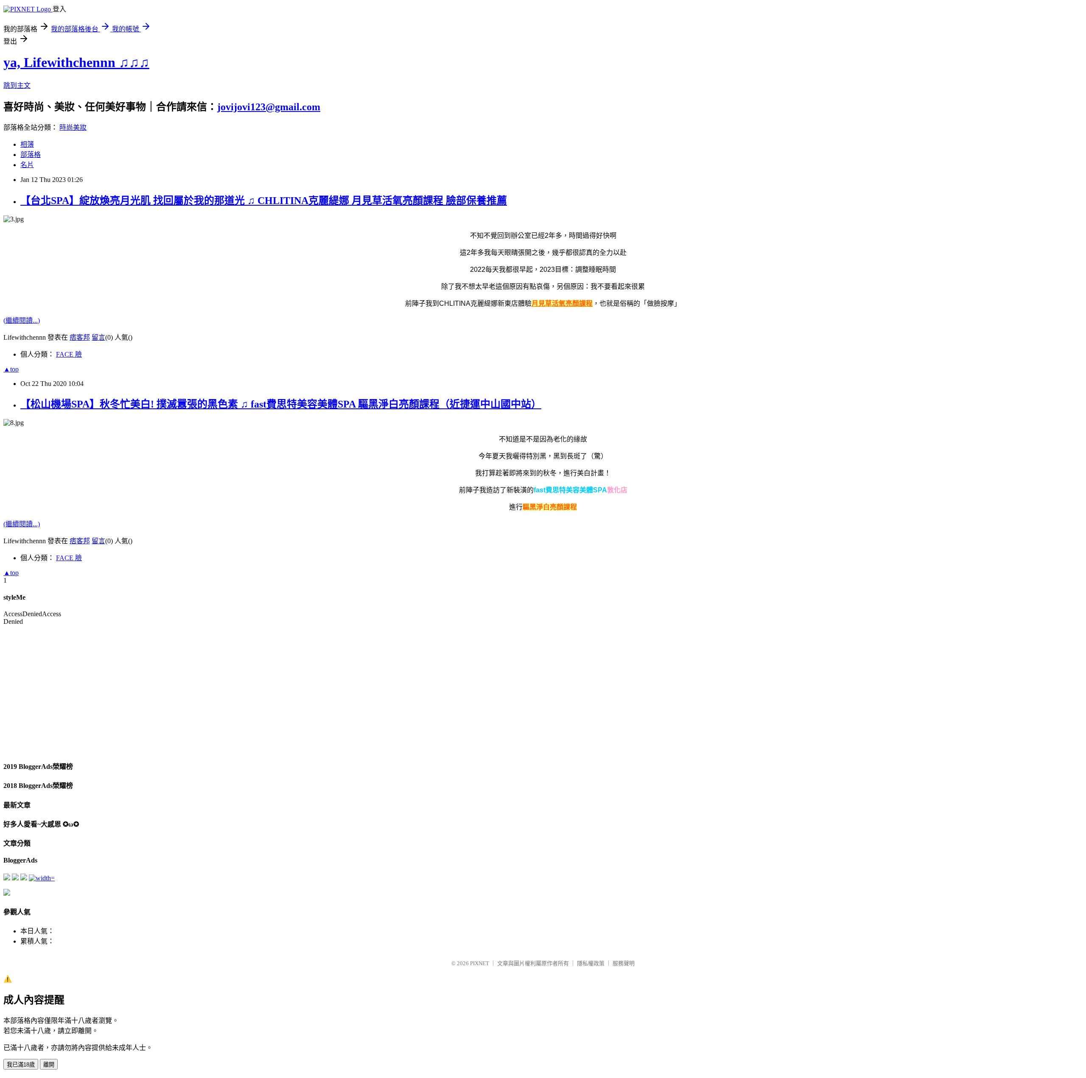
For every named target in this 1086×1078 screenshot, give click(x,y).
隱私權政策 (591, 963)
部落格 (30, 154)
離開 (48, 1064)
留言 (98, 337)
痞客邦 (80, 337)
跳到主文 (17, 85)
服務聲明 (624, 963)
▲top (11, 369)
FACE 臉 (69, 354)
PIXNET (479, 963)
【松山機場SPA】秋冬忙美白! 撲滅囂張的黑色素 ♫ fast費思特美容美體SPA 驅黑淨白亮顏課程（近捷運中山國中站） (280, 404)
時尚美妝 (73, 127)
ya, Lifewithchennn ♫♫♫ (76, 62)
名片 (27, 164)
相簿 (27, 144)
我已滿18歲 (21, 1064)
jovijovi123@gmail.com (268, 106)
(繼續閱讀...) (21, 320)
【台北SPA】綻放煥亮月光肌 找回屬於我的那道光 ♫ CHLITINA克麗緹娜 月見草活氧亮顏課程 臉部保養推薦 (263, 200)
